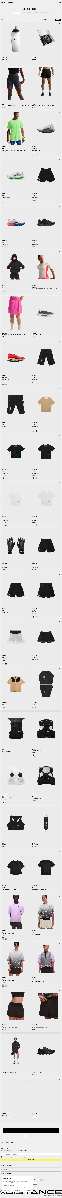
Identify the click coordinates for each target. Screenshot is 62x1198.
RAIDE (3, 887)
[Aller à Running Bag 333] (46, 729)
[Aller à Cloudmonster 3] (46, 1051)
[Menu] (60, 2)
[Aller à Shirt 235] (16, 684)
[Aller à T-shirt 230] (46, 404)
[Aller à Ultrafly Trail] (16, 1095)
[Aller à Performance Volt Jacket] (16, 267)
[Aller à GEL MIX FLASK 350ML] (16, 39)
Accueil (2, 1142)
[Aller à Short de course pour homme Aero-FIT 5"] (46, 84)
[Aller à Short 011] (46, 637)
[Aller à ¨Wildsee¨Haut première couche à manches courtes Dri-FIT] (46, 267)
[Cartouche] (36, 478)
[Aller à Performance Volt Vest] (46, 959)
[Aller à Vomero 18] (16, 222)
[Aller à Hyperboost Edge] (46, 313)
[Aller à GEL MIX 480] (46, 39)
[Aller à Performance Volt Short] (16, 1006)
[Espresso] (6, 938)
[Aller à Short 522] (16, 590)
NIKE (3, 104)
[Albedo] (6, 478)
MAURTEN (4, 59)
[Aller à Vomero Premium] (16, 175)
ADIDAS (34, 333)
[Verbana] (6, 986)
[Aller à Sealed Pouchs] (46, 684)
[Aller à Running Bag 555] (16, 729)
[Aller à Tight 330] (46, 357)
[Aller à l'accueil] (7, 2)
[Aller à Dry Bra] (16, 823)
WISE (33, 195)
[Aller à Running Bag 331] (46, 776)
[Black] (36, 431)
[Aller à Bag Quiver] (46, 823)
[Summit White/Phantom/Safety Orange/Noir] (36, 155)
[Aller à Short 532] (46, 175)
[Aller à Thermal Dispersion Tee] (16, 867)
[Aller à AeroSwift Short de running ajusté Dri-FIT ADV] (16, 84)
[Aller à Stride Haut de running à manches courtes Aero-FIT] (16, 128)
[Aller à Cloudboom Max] (46, 1095)
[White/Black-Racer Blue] (6, 202)
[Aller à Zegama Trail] (46, 128)
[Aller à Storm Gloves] (16, 545)
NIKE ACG (34, 148)
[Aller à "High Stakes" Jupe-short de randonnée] (16, 313)
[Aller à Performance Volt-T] (16, 912)
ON (2, 287)
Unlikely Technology (57, 1195)
